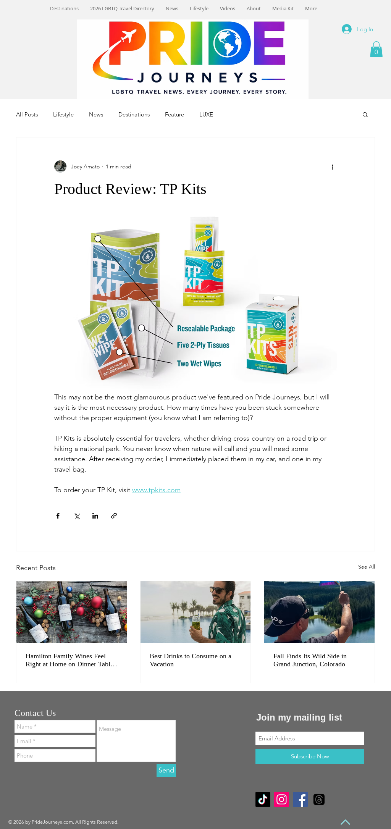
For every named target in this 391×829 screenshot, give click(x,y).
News (96, 114)
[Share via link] (114, 515)
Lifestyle (63, 114)
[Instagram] (281, 799)
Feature (174, 114)
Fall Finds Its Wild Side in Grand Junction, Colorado (310, 660)
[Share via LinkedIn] (95, 515)
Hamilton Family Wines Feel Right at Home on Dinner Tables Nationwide (71, 660)
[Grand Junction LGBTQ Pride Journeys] (319, 612)
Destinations (134, 114)
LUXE (206, 114)
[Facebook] (300, 799)
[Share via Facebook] (57, 515)
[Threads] (319, 799)
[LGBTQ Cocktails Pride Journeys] (196, 612)
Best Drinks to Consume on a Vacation (190, 660)
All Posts (27, 114)
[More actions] (332, 166)
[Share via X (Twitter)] (76, 515)
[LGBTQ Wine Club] (71, 612)
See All (366, 566)
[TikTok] (262, 799)
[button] (376, 49)
